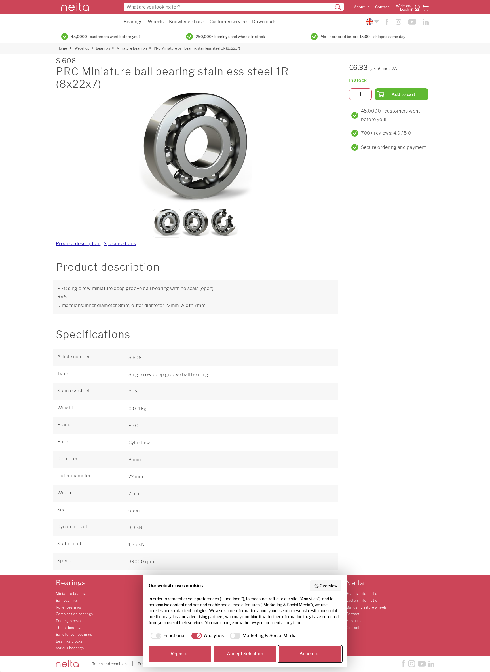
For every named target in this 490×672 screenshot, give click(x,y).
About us (362, 7)
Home (62, 48)
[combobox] (234, 7)
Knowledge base (186, 21)
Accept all (310, 653)
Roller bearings (68, 607)
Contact (382, 7)
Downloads (264, 21)
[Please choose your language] (371, 21)
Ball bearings (67, 600)
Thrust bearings (69, 628)
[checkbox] (167, 635)
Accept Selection (245, 653)
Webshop (81, 48)
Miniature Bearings (132, 48)
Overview (328, 585)
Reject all (180, 653)
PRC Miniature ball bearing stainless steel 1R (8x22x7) (197, 48)
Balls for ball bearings (74, 634)
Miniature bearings (72, 594)
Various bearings (70, 648)
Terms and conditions (110, 664)
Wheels (156, 21)
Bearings (133, 21)
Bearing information (362, 594)
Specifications (120, 243)
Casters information (362, 600)
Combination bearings (74, 614)
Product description (78, 243)
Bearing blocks (68, 621)
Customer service (228, 21)
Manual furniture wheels (366, 607)
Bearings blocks (69, 641)
